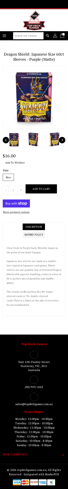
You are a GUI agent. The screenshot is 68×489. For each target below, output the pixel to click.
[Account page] (55, 35)
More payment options (16, 212)
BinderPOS (52, 474)
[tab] (34, 227)
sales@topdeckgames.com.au (34, 404)
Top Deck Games (34, 344)
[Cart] (62, 35)
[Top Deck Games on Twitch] (48, 4)
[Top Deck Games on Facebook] (20, 4)
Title (6, 170)
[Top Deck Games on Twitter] (27, 4)
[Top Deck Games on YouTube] (41, 4)
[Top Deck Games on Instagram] (34, 4)
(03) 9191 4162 (34, 387)
